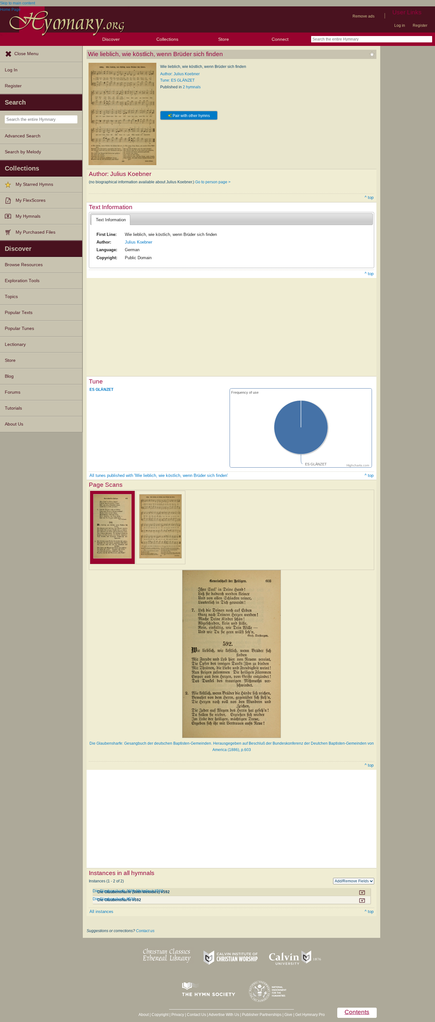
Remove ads (363, 16)
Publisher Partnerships (262, 1014)
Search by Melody (23, 152)
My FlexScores (31, 200)
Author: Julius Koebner (180, 74)
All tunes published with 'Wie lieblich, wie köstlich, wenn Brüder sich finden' (158, 475)
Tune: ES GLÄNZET (177, 80)
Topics (11, 296)
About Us (14, 424)
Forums (12, 392)
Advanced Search (22, 136)
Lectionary (15, 344)
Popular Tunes (19, 328)
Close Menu (26, 53)
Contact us (145, 931)
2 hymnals (192, 87)
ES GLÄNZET (101, 389)
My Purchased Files (35, 232)
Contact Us (196, 1014)
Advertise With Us (224, 1014)
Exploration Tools (22, 280)
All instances (101, 911)
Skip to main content (17, 3)
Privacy (177, 1014)
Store (223, 39)
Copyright (160, 1014)
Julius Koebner (138, 242)
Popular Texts (18, 312)
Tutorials (13, 408)
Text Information (111, 219)
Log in (399, 25)
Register (420, 25)
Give (288, 1014)
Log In (11, 70)
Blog (9, 376)
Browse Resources (24, 264)
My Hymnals (28, 216)
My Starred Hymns (34, 184)
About (144, 1014)
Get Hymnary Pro (310, 1014)
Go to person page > (213, 182)
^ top (369, 197)
